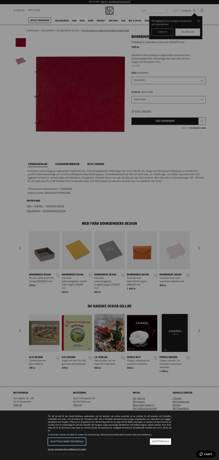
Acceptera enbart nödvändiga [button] (67, 442)
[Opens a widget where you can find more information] (206, 454)
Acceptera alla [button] (160, 441)
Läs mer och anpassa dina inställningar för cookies (67, 449)
